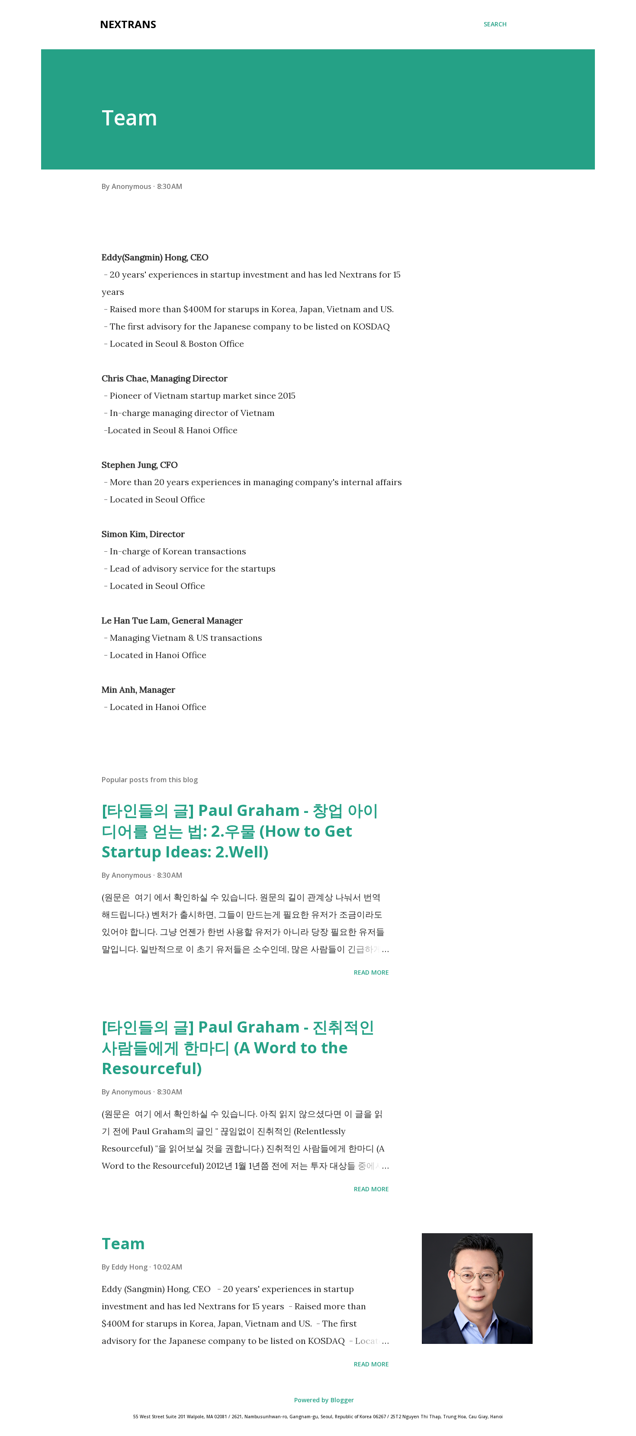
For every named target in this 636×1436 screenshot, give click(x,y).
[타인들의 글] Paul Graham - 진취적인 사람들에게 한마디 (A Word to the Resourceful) (238, 1047)
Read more (371, 972)
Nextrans (128, 24)
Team (123, 1243)
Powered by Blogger (323, 1400)
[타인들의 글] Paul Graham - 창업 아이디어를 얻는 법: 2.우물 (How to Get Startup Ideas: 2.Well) (240, 831)
